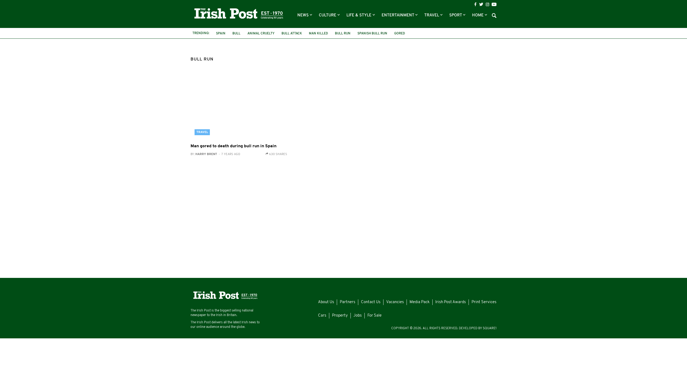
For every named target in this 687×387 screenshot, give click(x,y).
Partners (347, 302)
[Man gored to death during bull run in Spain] (239, 106)
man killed (318, 33)
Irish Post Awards (450, 302)
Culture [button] (328, 15)
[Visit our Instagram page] (487, 4)
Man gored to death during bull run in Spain (233, 146)
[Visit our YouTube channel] (494, 4)
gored (399, 33)
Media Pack (420, 302)
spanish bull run (372, 33)
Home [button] (478, 15)
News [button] (303, 15)
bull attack (292, 33)
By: (215, 154)
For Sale (374, 316)
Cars (322, 316)
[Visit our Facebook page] (475, 4)
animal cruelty (261, 33)
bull (236, 33)
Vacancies (395, 302)
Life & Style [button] (359, 15)
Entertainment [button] (398, 15)
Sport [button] (456, 15)
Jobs (357, 316)
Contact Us (371, 302)
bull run (342, 33)
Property (340, 316)
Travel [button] (432, 15)
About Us (326, 302)
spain (220, 33)
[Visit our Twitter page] (481, 4)
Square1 (489, 328)
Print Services (484, 302)
